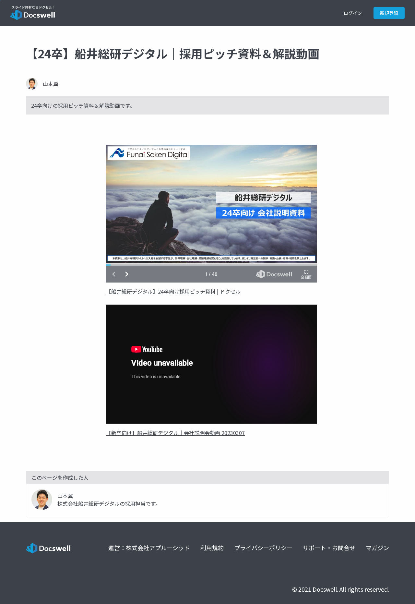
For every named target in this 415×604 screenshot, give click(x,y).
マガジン (377, 547)
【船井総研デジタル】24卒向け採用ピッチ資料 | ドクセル (173, 291)
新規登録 (389, 13)
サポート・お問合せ (329, 547)
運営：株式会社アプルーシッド (149, 547)
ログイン (353, 13)
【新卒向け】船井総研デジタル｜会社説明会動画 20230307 (175, 433)
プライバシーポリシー (263, 547)
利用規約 (212, 547)
